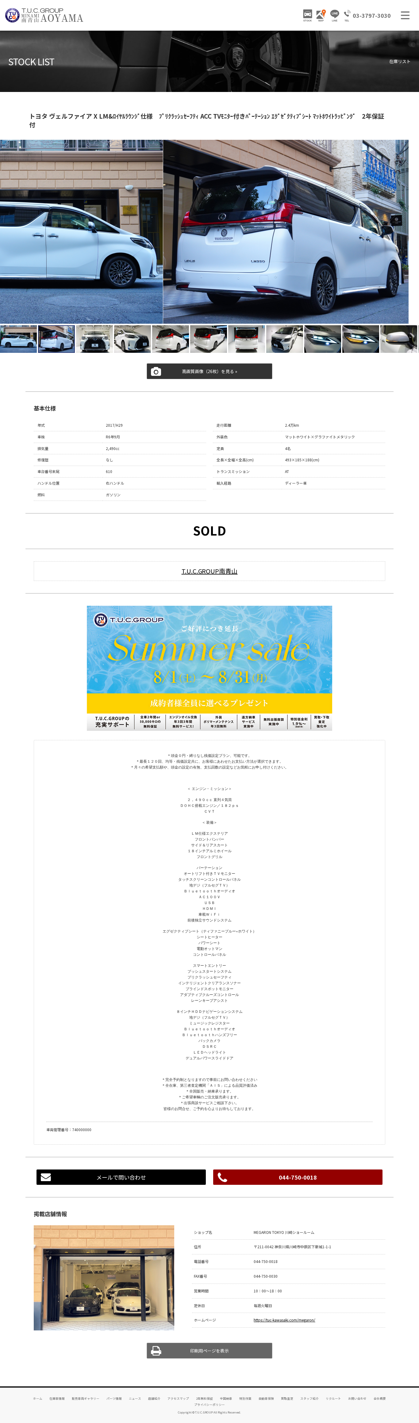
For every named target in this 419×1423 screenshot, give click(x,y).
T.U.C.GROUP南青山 (210, 571)
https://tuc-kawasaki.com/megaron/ (284, 1319)
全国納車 (226, 1398)
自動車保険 (266, 1398)
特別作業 (245, 1398)
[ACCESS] (321, 15)
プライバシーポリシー (209, 1404)
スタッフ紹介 (309, 1398)
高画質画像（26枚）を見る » (209, 371)
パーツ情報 (114, 1398)
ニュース (135, 1398)
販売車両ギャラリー (85, 1398)
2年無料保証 (204, 1398)
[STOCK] (308, 15)
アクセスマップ (178, 1398)
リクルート (333, 1398)
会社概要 (380, 1398)
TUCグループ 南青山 (44, 15)
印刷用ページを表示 (209, 1351)
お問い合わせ (357, 1398)
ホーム (37, 1398)
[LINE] (335, 15)
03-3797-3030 (372, 15)
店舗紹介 (154, 1398)
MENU (405, 15)
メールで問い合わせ (121, 1177)
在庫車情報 (57, 1398)
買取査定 (287, 1398)
